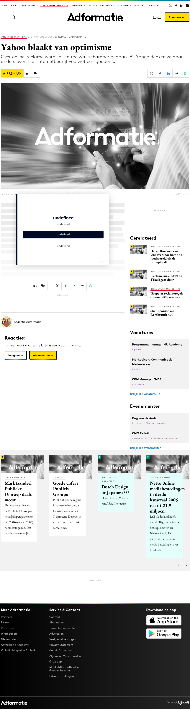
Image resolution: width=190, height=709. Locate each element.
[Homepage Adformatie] (95, 17)
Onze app (55, 661)
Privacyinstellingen (61, 676)
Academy (139, 5)
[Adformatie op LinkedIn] (181, 5)
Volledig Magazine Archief (18, 650)
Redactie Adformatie (72, 36)
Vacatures (124, 5)
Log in (157, 17)
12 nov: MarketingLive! (54, 5)
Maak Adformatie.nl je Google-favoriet (64, 668)
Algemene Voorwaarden (65, 656)
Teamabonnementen (62, 628)
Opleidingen (107, 5)
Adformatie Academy (15, 644)
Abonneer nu (177, 17)
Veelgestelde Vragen (62, 639)
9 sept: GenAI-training (24, 5)
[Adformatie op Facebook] (176, 5)
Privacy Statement (61, 644)
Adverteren (78, 5)
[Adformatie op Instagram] (187, 5)
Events (93, 5)
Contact (54, 617)
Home (4, 5)
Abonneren (56, 622)
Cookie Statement (61, 650)
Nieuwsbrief (9, 639)
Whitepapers (9, 633)
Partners (153, 5)
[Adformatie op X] (170, 5)
